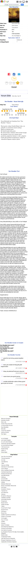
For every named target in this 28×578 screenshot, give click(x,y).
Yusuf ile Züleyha (6, 430)
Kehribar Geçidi (5, 420)
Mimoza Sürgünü (5, 418)
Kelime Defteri (5, 432)
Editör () (20, 109)
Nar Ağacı (3, 434)
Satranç (3, 494)
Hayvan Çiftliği (5, 465)
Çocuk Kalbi (4, 479)
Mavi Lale (3, 422)
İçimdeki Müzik (5, 475)
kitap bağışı (4, 452)
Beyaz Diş (3, 513)
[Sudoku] (17, 2)
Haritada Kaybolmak (6, 472)
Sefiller (3, 521)
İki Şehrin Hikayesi (6, 496)
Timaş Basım (15, 27)
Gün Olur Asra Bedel (6, 456)
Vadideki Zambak (5, 497)
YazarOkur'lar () (7, 109)
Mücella (3, 429)
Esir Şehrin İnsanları (6, 530)
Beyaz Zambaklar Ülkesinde (8, 485)
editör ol (3, 450)
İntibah (3, 482)
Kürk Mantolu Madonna (7, 526)
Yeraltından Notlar (6, 536)
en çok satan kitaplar (6, 442)
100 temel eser (5, 447)
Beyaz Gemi (4, 502)
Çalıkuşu (3, 477)
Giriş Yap (14, 96)
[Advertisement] (14, 57)
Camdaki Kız (4, 461)
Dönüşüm (3, 511)
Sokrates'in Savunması (7, 467)
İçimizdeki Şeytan (6, 499)
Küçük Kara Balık (5, 480)
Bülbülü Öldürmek (6, 484)
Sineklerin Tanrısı (5, 489)
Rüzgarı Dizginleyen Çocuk (8, 540)
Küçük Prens (4, 509)
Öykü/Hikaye (15, 25)
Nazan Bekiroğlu (16, 23)
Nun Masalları (4, 427)
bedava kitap (4, 448)
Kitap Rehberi (14, 454)
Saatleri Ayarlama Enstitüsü (8, 514)
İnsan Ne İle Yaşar (6, 508)
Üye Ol (19, 96)
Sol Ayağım (4, 518)
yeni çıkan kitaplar (6, 440)
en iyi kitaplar (4, 438)
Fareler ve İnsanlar (6, 516)
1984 (2, 463)
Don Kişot (3, 487)
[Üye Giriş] (27, 2)
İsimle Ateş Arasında (6, 423)
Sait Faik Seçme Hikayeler (8, 538)
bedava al (19, 40)
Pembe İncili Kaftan (6, 528)
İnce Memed (4, 492)
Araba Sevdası (5, 504)
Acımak (3, 460)
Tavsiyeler (14, 436)
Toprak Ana (4, 490)
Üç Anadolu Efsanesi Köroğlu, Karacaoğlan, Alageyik (12, 532)
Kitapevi (7, 113)
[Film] (20, 2)
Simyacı (3, 523)
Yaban (2, 506)
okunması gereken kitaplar (8, 443)
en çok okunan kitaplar (7, 445)
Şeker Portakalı (5, 525)
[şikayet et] (26, 361)
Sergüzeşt (4, 501)
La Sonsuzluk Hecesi (7, 425)
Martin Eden (4, 535)
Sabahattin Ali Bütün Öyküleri (9, 542)
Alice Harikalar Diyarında (7, 470)
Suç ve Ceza (4, 520)
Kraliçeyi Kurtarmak (6, 473)
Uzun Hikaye (4, 468)
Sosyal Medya (21, 113)
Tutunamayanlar (5, 458)
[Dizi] (23, 2)
